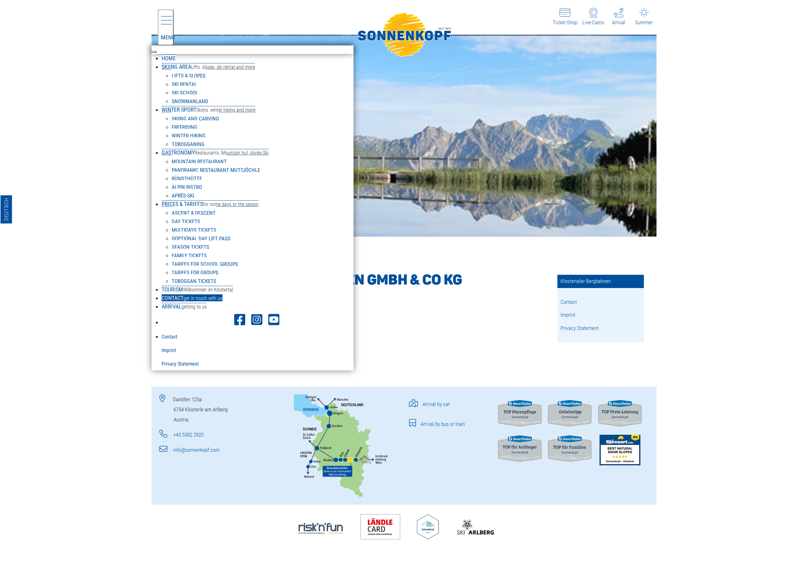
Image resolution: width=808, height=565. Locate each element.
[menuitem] (169, 58)
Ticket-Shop (565, 22)
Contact (169, 337)
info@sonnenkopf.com (196, 450)
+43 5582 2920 (188, 435)
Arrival (618, 22)
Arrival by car (436, 404)
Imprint (169, 350)
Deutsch (6, 209)
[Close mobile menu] (154, 52)
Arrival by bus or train (443, 424)
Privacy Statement (180, 364)
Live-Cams (593, 22)
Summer (644, 22)
